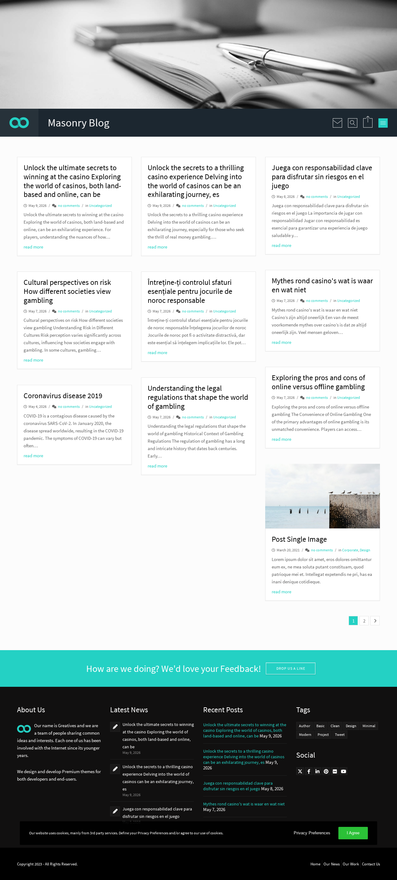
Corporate (350, 550)
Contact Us (371, 863)
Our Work (351, 863)
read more (33, 247)
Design (365, 550)
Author (304, 725)
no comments (69, 205)
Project (323, 734)
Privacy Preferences (312, 833)
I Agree (353, 833)
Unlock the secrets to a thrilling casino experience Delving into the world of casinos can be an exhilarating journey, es (243, 756)
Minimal (369, 725)
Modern (305, 734)
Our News (331, 863)
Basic (320, 725)
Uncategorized (100, 205)
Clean (335, 725)
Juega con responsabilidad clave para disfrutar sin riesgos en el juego (238, 785)
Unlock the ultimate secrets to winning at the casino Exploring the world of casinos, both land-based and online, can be (244, 730)
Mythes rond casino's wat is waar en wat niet (244, 804)
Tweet (340, 734)
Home (315, 863)
